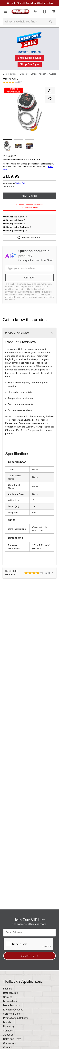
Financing (8, 1026)
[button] (5, 12)
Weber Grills (20, 183)
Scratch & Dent (11, 1013)
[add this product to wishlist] (50, 99)
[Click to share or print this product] (50, 90)
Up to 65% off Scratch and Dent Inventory (31, 3)
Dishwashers (10, 1001)
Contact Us (9, 1047)
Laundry (7, 988)
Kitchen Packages (13, 1009)
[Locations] (35, 12)
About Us (8, 1034)
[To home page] (20, 11)
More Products (10, 74)
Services (8, 1030)
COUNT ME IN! (29, 955)
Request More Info (31, 237)
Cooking (7, 997)
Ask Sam (29, 277)
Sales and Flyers (12, 1039)
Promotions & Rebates (15, 1018)
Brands (7, 1022)
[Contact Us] (45, 12)
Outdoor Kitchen (38, 74)
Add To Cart (29, 195)
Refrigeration (10, 993)
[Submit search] (50, 22)
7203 (13, 187)
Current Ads (10, 1043)
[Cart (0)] (54, 12)
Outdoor (23, 74)
